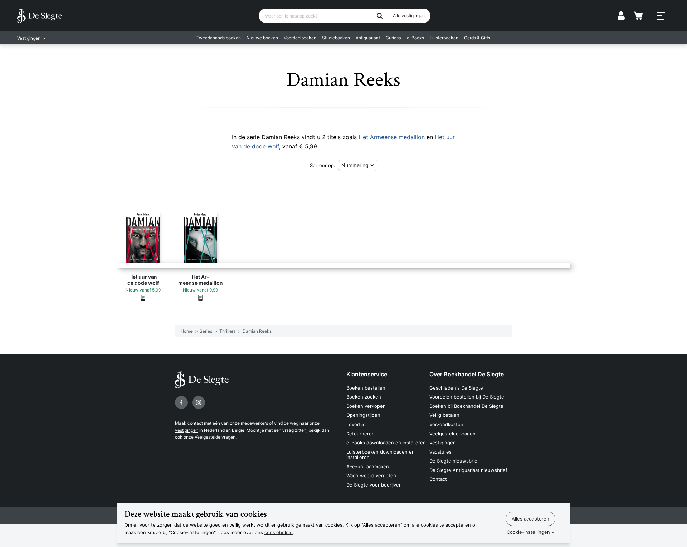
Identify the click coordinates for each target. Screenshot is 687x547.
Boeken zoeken (363, 397)
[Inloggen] (621, 15)
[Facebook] (181, 402)
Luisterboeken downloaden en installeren (380, 454)
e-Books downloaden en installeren (386, 442)
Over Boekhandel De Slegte (466, 374)
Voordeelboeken (300, 37)
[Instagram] (198, 402)
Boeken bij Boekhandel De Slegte (466, 406)
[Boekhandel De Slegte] (39, 16)
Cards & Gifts (477, 37)
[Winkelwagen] (638, 15)
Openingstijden (363, 415)
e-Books (415, 37)
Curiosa (393, 37)
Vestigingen (442, 442)
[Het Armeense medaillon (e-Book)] (200, 297)
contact (195, 423)
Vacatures (440, 452)
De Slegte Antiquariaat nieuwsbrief (468, 470)
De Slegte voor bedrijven (374, 485)
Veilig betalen (444, 415)
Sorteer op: (322, 165)
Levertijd (356, 424)
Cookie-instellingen (528, 531)
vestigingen (186, 430)
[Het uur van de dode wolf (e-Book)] (143, 297)
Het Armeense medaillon (392, 137)
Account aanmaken (367, 466)
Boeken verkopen (366, 406)
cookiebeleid (278, 532)
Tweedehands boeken (218, 37)
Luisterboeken (444, 37)
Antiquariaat (368, 37)
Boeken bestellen (365, 388)
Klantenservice (366, 374)
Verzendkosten (446, 424)
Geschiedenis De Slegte (456, 388)
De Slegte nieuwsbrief (454, 461)
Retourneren (360, 433)
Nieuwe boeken (262, 37)
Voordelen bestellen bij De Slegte (466, 397)
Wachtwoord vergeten (371, 475)
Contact (438, 479)
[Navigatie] (661, 16)
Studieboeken (336, 37)
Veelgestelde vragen (215, 437)
